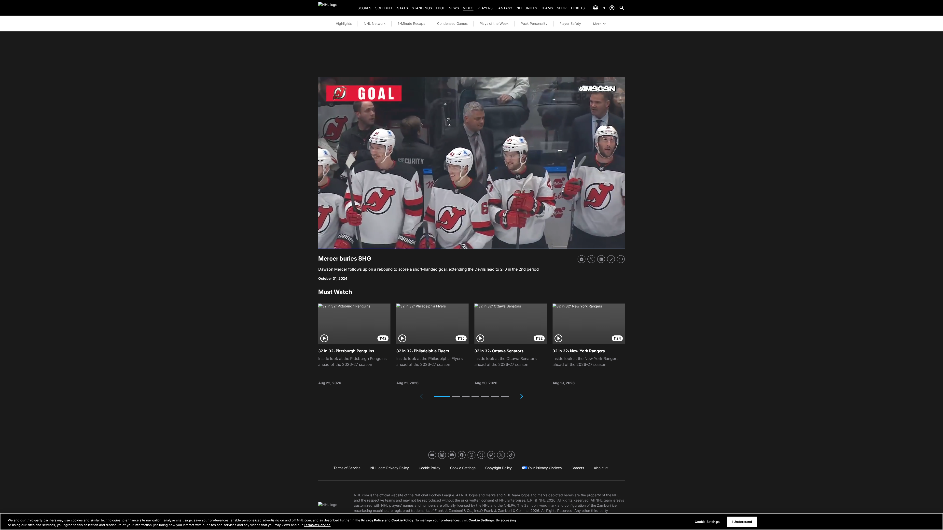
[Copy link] (611, 259)
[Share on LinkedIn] (601, 259)
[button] (442, 396)
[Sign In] (612, 8)
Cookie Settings (481, 520)
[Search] (622, 8)
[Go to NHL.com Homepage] (336, 8)
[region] (471, 521)
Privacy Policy (372, 520)
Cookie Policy (402, 520)
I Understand (742, 522)
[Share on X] (591, 259)
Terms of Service (317, 525)
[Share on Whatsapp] (581, 259)
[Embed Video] (621, 259)
